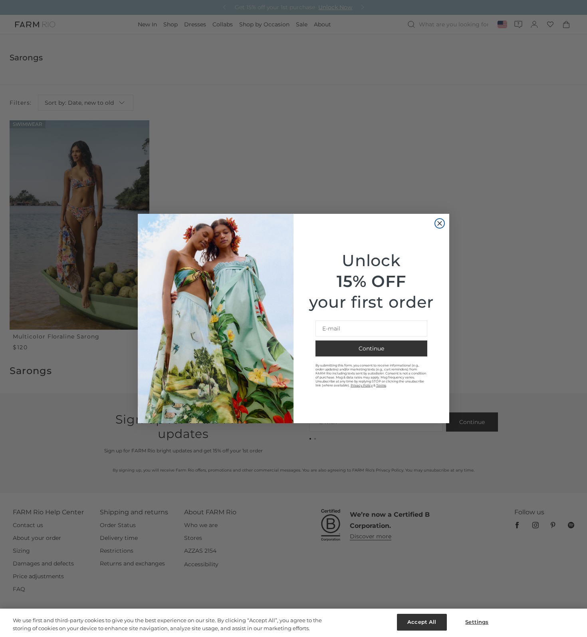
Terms (381, 385)
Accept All (421, 622)
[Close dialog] (439, 223)
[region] (293, 623)
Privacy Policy (362, 385)
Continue (371, 348)
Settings (476, 622)
